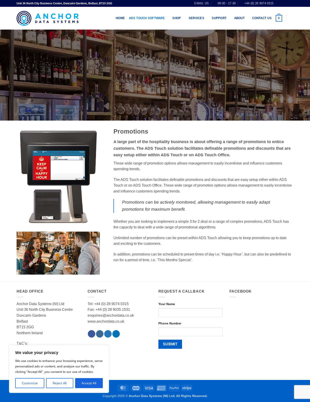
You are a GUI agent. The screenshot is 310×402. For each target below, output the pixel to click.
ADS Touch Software (147, 18)
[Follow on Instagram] (282, 3)
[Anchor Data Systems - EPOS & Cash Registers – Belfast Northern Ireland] (48, 18)
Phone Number (169, 323)
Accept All (88, 383)
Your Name (166, 304)
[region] (59, 369)
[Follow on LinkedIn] (291, 3)
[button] (279, 18)
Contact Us (262, 18)
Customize (30, 383)
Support (219, 18)
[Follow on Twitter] (286, 3)
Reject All (60, 383)
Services (196, 18)
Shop (176, 18)
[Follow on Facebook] (278, 3)
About (239, 18)
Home (120, 18)
